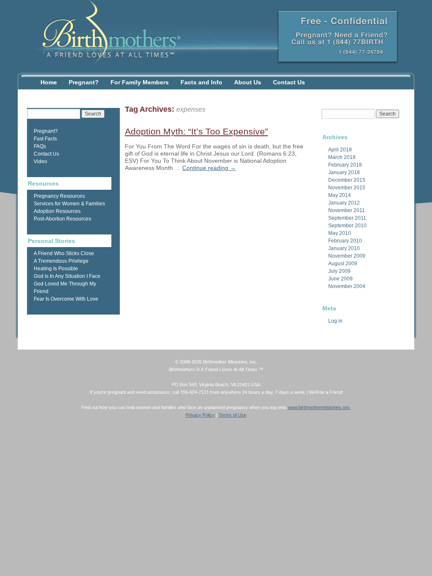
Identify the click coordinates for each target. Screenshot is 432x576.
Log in (335, 321)
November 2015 (346, 188)
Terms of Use (232, 414)
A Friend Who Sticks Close (64, 253)
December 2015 (346, 180)
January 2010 (344, 248)
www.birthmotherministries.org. (319, 407)
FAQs (40, 146)
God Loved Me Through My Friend (65, 287)
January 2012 (344, 203)
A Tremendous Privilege (61, 261)
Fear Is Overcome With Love (66, 299)
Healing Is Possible (56, 269)
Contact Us (289, 82)
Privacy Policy (200, 414)
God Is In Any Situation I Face (67, 276)
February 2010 (345, 241)
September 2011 (347, 218)
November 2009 (346, 256)
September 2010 (347, 226)
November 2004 (346, 286)
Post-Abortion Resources (62, 219)
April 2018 (340, 150)
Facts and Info (201, 82)
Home (48, 82)
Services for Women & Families (69, 204)
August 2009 (342, 263)
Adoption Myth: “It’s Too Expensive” (196, 131)
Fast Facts (45, 139)
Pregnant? (84, 82)
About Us (247, 82)
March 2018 (342, 157)
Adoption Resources (57, 211)
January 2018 (344, 172)
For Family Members (140, 82)
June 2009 (340, 279)
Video (40, 161)
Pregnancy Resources (59, 196)
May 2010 (339, 233)
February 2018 (345, 165)
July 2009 (339, 271)
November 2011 (346, 210)
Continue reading (209, 167)
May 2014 (339, 195)
